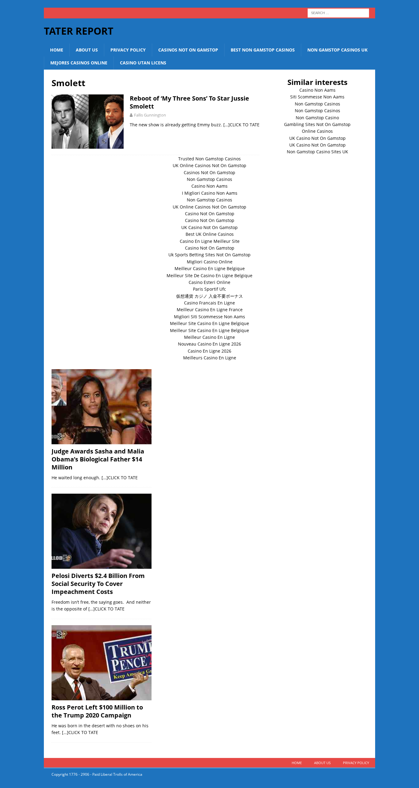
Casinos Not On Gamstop (188, 50)
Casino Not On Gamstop (209, 213)
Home (56, 50)
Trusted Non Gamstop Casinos (209, 159)
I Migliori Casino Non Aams (209, 193)
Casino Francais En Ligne (209, 303)
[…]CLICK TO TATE (241, 125)
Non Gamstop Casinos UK (337, 50)
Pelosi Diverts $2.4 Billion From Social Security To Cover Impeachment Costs (98, 584)
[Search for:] (338, 12)
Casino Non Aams (317, 90)
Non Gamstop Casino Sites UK (317, 152)
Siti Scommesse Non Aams (317, 97)
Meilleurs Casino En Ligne (209, 358)
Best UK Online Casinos (210, 234)
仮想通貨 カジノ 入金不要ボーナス (209, 296)
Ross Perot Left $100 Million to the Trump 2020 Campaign (97, 711)
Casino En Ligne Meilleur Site (210, 241)
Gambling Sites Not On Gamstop (317, 124)
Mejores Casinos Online (78, 63)
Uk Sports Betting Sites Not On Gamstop (209, 255)
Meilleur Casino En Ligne (209, 337)
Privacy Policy (128, 50)
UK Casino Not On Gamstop (317, 138)
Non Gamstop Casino (317, 117)
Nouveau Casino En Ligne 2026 (209, 344)
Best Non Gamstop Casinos (263, 50)
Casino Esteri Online (209, 282)
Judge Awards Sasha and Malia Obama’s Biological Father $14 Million (98, 459)
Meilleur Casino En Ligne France (210, 309)
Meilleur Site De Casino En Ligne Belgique (209, 275)
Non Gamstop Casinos (317, 104)
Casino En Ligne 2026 (209, 351)
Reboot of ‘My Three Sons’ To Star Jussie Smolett (189, 102)
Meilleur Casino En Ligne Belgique (210, 268)
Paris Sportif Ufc (209, 289)
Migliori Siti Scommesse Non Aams (209, 316)
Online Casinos (317, 131)
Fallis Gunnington (150, 115)
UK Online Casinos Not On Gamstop (209, 165)
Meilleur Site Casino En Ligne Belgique (209, 323)
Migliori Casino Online (210, 262)
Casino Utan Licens (143, 63)
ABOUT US (87, 50)
